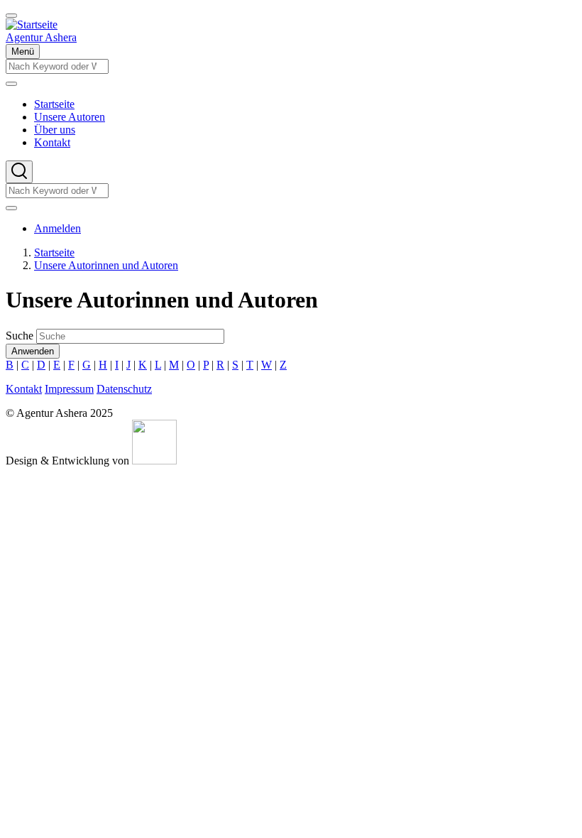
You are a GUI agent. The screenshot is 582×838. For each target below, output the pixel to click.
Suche (19, 336)
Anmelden (57, 228)
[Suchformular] (19, 171)
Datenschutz (124, 389)
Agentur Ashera (41, 37)
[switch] (11, 15)
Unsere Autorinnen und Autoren (106, 265)
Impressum (69, 389)
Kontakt (24, 389)
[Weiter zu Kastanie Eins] (154, 461)
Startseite (54, 252)
